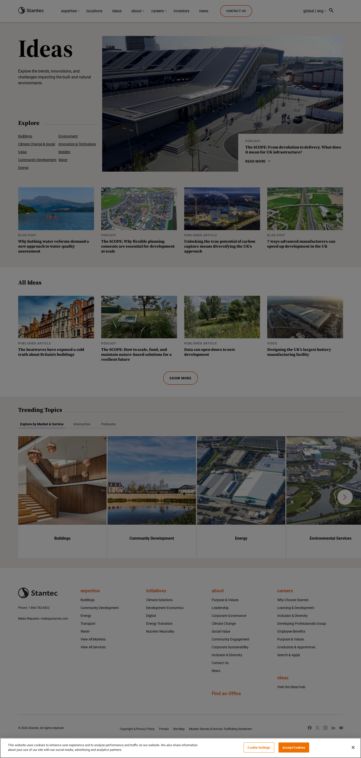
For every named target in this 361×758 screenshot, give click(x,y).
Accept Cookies (293, 747)
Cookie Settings (259, 747)
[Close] (353, 747)
